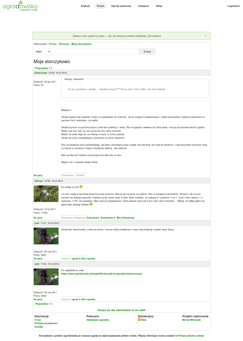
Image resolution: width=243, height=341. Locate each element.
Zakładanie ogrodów (97, 319)
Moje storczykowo (81, 43)
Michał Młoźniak (191, 319)
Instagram (143, 5)
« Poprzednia (41, 68)
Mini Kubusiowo (126, 217)
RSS (143, 320)
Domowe (64, 43)
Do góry (38, 175)
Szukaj (147, 51)
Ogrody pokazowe (121, 5)
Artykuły (85, 5)
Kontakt (39, 326)
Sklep (159, 5)
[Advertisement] (121, 22)
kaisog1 (39, 180)
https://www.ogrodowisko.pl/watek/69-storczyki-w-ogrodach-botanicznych (101, 273)
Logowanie (234, 5)
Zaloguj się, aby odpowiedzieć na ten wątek (121, 310)
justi (37, 223)
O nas (38, 319)
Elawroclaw (41, 72)
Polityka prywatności (46, 323)
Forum (100, 5)
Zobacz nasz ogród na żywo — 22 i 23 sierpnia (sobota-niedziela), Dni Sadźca (117, 36)
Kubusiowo (93, 217)
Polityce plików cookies (191, 335)
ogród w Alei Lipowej (83, 258)
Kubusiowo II (108, 217)
